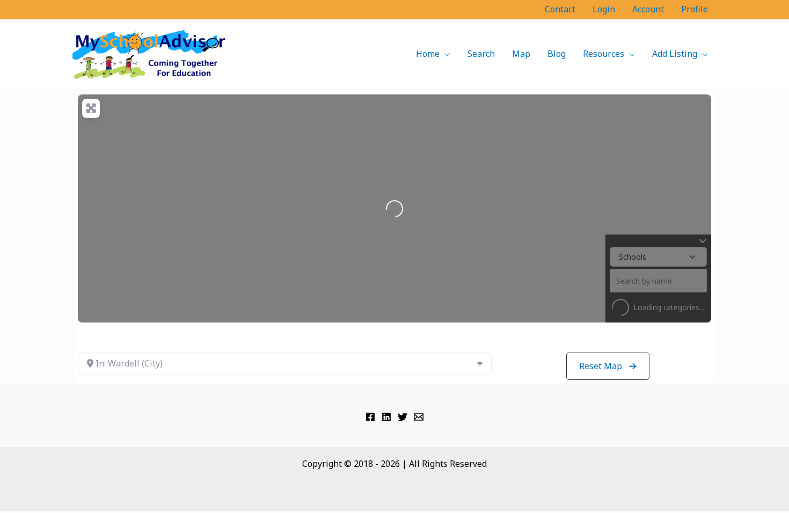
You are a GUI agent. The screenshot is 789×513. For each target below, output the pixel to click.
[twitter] (402, 417)
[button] (445, 53)
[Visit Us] (370, 417)
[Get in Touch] (418, 417)
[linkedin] (386, 417)
